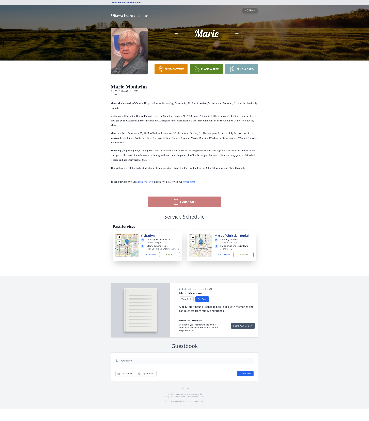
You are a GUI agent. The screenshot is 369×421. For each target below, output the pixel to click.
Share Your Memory (242, 325)
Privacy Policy (176, 396)
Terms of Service (192, 396)
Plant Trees (170, 254)
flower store (189, 181)
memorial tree (145, 181)
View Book (186, 299)
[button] (127, 242)
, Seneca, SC (226, 248)
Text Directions (150, 254)
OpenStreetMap (187, 401)
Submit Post (245, 373)
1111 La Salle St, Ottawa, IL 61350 (163, 248)
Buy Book (202, 299)
